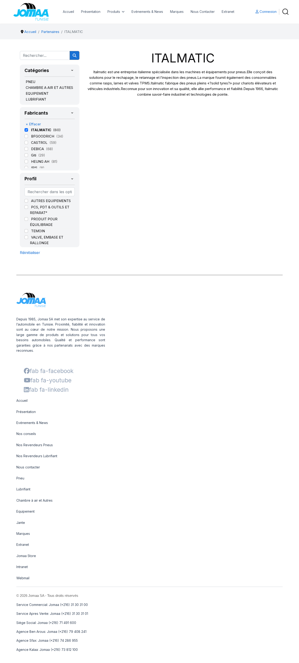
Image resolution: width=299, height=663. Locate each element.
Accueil (68, 12)
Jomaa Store (26, 556)
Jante (20, 523)
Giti (34, 155)
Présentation (90, 12)
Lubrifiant (23, 489)
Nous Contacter (203, 12)
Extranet (228, 12)
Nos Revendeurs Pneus (34, 445)
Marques (177, 12)
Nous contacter (28, 467)
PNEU (30, 82)
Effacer (33, 124)
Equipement (25, 511)
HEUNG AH (40, 161)
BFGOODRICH (43, 136)
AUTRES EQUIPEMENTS (51, 201)
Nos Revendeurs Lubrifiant (36, 456)
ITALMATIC (41, 130)
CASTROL (39, 142)
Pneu (20, 478)
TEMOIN (38, 231)
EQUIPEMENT (37, 93)
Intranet (22, 567)
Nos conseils (26, 434)
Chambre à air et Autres (34, 500)
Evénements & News (147, 12)
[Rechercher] (74, 55)
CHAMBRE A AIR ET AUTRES (49, 87)
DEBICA (38, 149)
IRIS (34, 168)
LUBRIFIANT (36, 99)
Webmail (22, 578)
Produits (113, 12)
